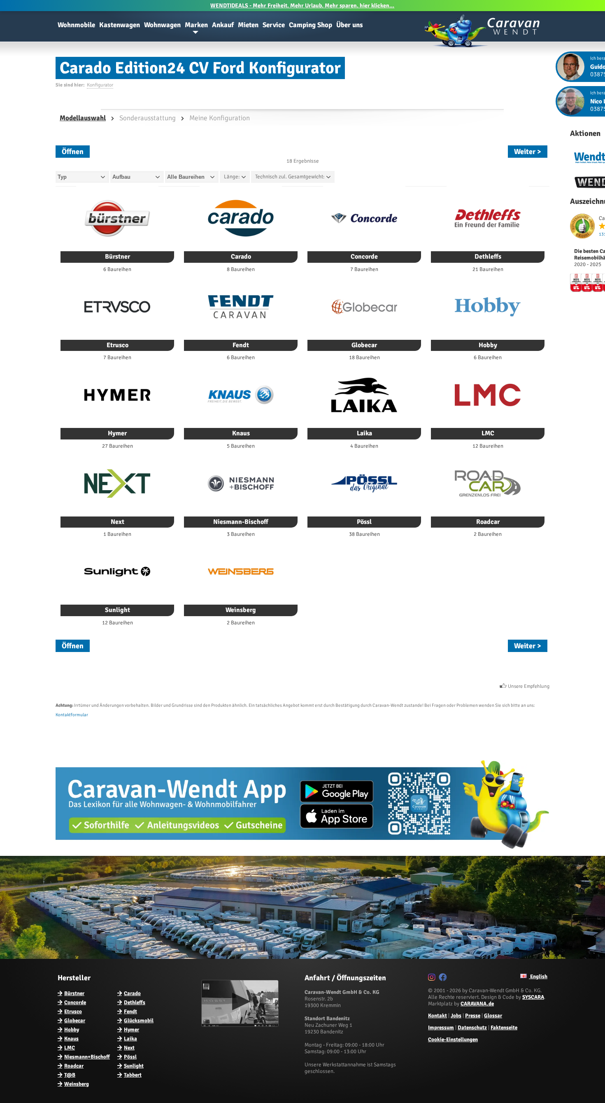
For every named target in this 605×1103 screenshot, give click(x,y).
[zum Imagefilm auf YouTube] (241, 1025)
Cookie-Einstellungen (453, 1039)
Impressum (441, 1027)
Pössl (130, 1057)
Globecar (74, 1020)
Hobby (71, 1029)
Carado (132, 993)
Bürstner (74, 993)
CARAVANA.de (477, 1003)
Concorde (75, 1002)
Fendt (130, 1011)
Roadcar (74, 1066)
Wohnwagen (162, 25)
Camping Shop (310, 25)
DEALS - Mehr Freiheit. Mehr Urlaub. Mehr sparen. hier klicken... (302, 5)
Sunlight (134, 1066)
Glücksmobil (139, 1020)
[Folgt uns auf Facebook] (444, 978)
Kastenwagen (119, 25)
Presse (472, 1015)
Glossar (493, 1015)
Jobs (456, 1015)
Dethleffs (134, 1002)
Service (274, 25)
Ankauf (223, 25)
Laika (130, 1038)
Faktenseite (504, 1027)
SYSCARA (533, 997)
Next (129, 1048)
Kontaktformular (72, 714)
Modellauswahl (83, 118)
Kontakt (437, 1015)
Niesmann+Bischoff (87, 1057)
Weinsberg (76, 1084)
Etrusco (73, 1011)
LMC (69, 1048)
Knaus (71, 1038)
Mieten (248, 25)
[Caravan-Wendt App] (302, 852)
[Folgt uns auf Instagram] (432, 978)
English (538, 976)
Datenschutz (472, 1027)
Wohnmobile (76, 25)
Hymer (131, 1029)
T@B (69, 1075)
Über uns (349, 25)
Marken (196, 25)
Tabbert (133, 1075)
